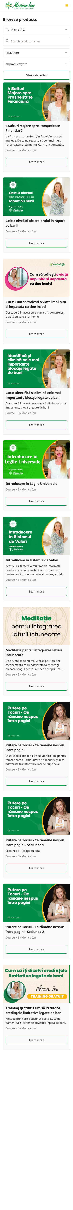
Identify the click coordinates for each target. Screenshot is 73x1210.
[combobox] (36, 29)
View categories (36, 75)
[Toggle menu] (66, 5)
